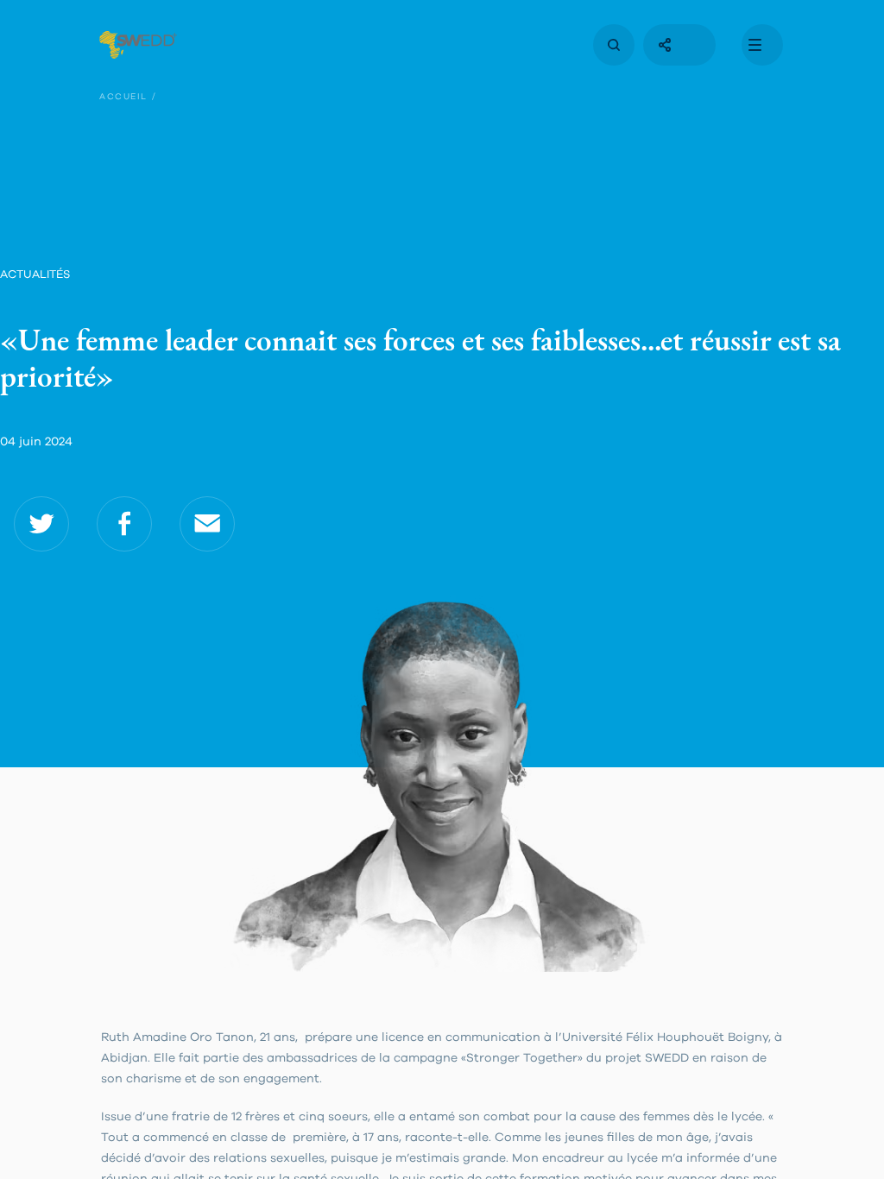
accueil (123, 96)
